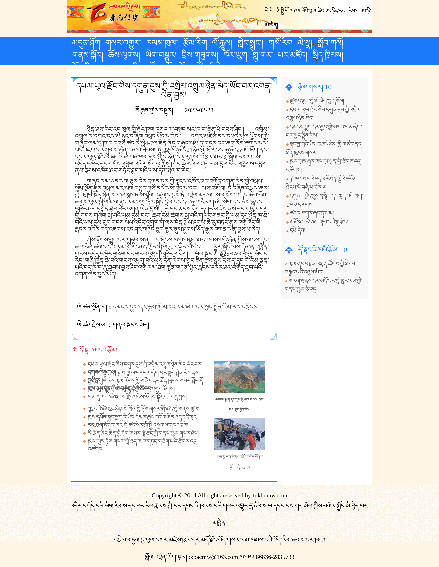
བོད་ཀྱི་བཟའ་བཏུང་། (99, 67)
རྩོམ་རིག (195, 43)
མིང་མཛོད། (146, 67)
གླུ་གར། (263, 55)
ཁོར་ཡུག (235, 55)
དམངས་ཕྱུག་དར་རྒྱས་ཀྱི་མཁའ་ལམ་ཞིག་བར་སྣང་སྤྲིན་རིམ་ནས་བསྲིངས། (186, 307)
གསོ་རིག (281, 43)
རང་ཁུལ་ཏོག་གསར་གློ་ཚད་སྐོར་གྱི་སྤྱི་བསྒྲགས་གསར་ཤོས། (138, 425)
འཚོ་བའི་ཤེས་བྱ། (213, 67)
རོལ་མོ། (176, 67)
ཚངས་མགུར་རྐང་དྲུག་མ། (312, 213)
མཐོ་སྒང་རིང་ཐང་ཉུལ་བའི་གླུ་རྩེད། (319, 222)
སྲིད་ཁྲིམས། (327, 55)
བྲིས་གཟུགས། (200, 55)
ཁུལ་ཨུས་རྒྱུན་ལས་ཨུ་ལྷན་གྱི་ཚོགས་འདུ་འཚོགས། (131, 389)
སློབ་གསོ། (330, 43)
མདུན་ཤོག (86, 43)
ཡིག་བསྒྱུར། (161, 55)
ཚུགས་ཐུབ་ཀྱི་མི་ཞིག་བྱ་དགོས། (317, 101)
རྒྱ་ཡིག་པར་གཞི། (317, 44)
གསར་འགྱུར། (123, 43)
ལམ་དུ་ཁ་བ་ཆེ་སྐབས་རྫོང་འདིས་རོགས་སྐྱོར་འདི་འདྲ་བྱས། (137, 397)
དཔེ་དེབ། (297, 230)
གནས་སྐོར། (87, 55)
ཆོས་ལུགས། (124, 55)
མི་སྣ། (305, 43)
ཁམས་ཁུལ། (162, 43)
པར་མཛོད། (292, 55)
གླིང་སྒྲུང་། (250, 43)
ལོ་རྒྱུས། (222, 43)
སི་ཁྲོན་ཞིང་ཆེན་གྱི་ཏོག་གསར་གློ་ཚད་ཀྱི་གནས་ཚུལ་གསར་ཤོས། (143, 433)
